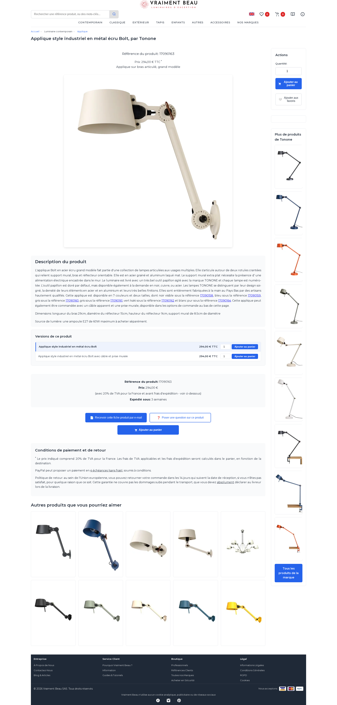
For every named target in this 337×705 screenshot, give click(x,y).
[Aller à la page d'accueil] (168, 5)
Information (109, 670)
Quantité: (281, 63)
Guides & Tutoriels (113, 675)
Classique (117, 22)
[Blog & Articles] (292, 14)
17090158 (206, 295)
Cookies (245, 680)
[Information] (302, 14)
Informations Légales (252, 665)
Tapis (160, 22)
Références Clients (182, 670)
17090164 (224, 300)
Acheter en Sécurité (182, 680)
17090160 (72, 300)
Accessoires (220, 22)
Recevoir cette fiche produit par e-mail (116, 417)
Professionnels (179, 665)
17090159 (254, 295)
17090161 (116, 300)
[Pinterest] (179, 700)
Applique (82, 31)
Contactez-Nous (43, 670)
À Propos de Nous (44, 665)
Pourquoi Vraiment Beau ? (117, 665)
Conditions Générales (252, 670)
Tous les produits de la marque (289, 573)
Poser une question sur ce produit (180, 417)
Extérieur (141, 22)
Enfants (178, 22)
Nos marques (248, 22)
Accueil (35, 31)
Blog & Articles (42, 675)
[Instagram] (168, 700)
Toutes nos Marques (182, 675)
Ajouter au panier (244, 346)
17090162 (167, 300)
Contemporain (90, 22)
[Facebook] (158, 700)
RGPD (243, 675)
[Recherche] (114, 14)
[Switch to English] (251, 14)
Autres (197, 22)
